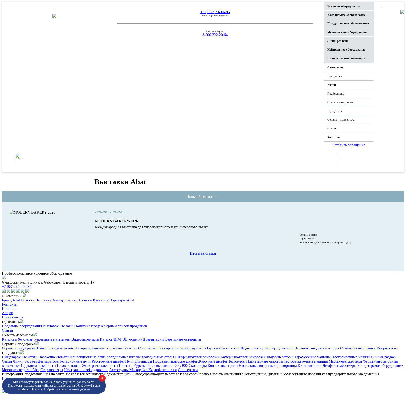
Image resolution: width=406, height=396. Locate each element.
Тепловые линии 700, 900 (167, 366)
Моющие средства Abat (20, 370)
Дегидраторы (48, 361)
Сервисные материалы (183, 339)
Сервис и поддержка (18, 348)
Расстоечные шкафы (108, 361)
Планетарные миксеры (264, 361)
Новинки (9, 309)
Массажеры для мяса (345, 361)
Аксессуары (119, 370)
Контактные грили (223, 366)
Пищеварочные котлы (19, 357)
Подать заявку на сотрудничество (267, 348)
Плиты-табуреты (132, 366)
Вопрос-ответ (387, 348)
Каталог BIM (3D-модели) (121, 339)
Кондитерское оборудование (380, 366)
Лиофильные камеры (339, 366)
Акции (331, 85)
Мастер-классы (64, 300)
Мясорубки (138, 370)
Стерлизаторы (51, 370)
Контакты (333, 137)
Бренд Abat (11, 300)
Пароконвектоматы (53, 357)
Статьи (332, 128)
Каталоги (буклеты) (17, 339)
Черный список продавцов (125, 326)
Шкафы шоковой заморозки (197, 357)
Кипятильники (310, 366)
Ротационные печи (75, 361)
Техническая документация (317, 348)
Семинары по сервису (358, 348)
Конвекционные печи (87, 357)
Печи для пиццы (138, 361)
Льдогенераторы (280, 357)
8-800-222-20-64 (215, 35)
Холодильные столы (157, 357)
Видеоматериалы (85, 339)
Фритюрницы (285, 366)
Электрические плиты (100, 366)
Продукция (334, 76)
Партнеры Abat (121, 300)
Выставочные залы (58, 326)
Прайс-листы (335, 93)
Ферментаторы (375, 361)
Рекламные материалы (52, 339)
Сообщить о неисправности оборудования (172, 348)
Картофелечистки (162, 370)
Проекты (85, 300)
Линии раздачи (25, 361)
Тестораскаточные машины (306, 361)
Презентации (153, 339)
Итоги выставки (203, 253)
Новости (28, 300)
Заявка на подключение (55, 348)
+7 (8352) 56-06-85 (215, 12)
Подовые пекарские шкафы (175, 361)
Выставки (43, 300)
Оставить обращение (348, 145)
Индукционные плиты (38, 366)
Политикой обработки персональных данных (60, 389)
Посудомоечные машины (352, 357)
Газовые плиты (69, 366)
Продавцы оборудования (22, 326)
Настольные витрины (256, 366)
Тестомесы (236, 361)
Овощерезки (188, 370)
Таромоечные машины (312, 357)
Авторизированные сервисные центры (106, 348)
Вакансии (101, 300)
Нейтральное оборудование (86, 370)
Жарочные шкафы (212, 361)
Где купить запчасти (223, 348)
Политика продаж (88, 326)
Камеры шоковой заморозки (243, 357)
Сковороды (198, 366)
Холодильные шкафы (123, 357)
